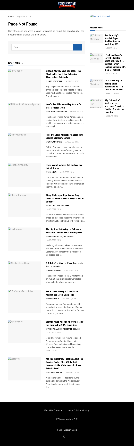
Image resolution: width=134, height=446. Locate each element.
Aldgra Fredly (54, 270)
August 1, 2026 (112, 74)
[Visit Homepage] (67, 5)
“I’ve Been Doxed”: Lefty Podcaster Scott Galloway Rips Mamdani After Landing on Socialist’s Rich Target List (115, 62)
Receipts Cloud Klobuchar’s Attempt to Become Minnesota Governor (64, 136)
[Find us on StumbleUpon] (72, 437)
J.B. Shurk (52, 172)
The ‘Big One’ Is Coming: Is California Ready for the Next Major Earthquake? (64, 230)
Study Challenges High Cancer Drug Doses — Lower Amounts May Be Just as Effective (65, 198)
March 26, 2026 (112, 93)
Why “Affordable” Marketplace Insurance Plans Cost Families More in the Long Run (115, 106)
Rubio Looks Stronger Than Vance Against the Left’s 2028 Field (62, 293)
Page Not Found (24, 16)
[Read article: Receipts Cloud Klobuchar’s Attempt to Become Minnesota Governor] (24, 144)
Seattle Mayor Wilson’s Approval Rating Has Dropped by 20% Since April (64, 323)
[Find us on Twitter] (64, 437)
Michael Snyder (55, 372)
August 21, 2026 (54, 240)
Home (11, 16)
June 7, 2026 (111, 48)
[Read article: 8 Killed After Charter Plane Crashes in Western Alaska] (24, 273)
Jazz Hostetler (55, 81)
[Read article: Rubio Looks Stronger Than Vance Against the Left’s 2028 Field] (24, 301)
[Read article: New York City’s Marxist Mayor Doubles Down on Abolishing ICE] (96, 38)
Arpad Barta (53, 299)
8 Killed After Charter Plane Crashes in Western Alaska (64, 264)
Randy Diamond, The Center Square (64, 329)
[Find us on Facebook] (59, 437)
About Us (48, 410)
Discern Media (70, 430)
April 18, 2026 (112, 116)
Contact (60, 410)
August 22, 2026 (72, 81)
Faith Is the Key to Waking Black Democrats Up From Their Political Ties (114, 85)
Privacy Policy (82, 410)
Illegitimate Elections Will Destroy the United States (64, 166)
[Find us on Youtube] (68, 437)
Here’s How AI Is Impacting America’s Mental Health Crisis (63, 105)
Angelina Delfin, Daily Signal (61, 237)
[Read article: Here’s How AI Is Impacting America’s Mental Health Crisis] (24, 114)
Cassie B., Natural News (58, 206)
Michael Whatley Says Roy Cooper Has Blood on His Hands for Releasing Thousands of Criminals (63, 74)
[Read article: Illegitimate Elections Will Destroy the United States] (24, 175)
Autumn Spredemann (57, 111)
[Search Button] (124, 5)
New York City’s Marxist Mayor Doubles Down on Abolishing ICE (112, 40)
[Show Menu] (9, 5)
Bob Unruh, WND (55, 142)
